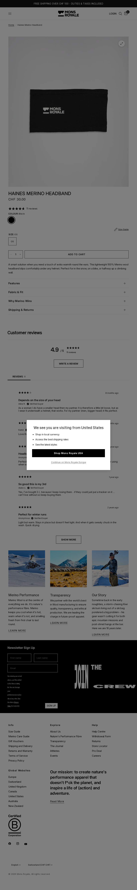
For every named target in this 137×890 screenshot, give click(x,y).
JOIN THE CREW (101, 881)
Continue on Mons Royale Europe (68, 462)
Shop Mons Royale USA (68, 453)
